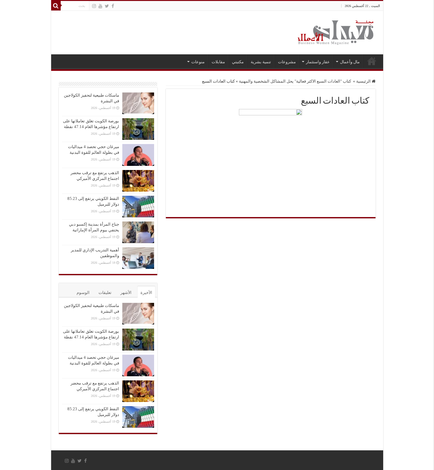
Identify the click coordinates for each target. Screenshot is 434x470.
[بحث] (56, 5)
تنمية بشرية (261, 61)
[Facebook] (113, 6)
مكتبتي (238, 61)
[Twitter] (107, 6)
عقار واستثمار (318, 61)
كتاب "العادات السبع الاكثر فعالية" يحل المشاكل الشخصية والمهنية (295, 81)
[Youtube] (100, 6)
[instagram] (94, 6)
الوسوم (83, 292)
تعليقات (105, 292)
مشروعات (287, 61)
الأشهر (126, 292)
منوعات (198, 61)
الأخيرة (146, 292)
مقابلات (218, 61)
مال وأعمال (350, 61)
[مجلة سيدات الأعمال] (335, 32)
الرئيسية (371, 61)
